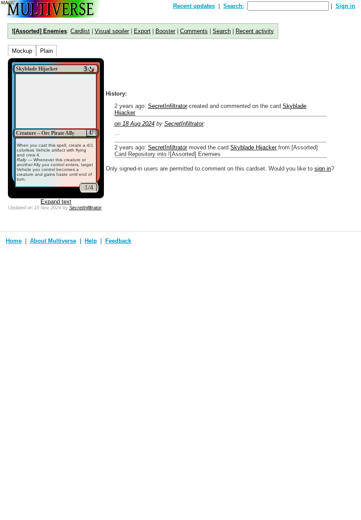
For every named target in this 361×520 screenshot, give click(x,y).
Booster (165, 31)
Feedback (118, 241)
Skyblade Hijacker (253, 147)
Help (91, 241)
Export (142, 31)
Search (222, 31)
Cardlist (80, 31)
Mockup (22, 51)
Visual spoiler (112, 31)
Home (14, 241)
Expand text (56, 201)
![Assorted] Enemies (39, 31)
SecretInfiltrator (85, 207)
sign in (322, 168)
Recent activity (255, 31)
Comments (194, 31)
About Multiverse (53, 241)
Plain (46, 51)
